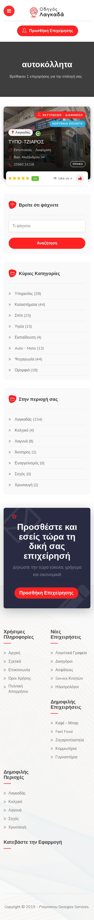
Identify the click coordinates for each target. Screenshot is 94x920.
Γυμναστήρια (66, 757)
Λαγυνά (14, 810)
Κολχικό (15, 801)
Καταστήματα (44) (30, 304)
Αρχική (14, 653)
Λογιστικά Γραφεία (71, 653)
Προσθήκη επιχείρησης (46, 593)
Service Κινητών (69, 678)
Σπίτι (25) (23, 315)
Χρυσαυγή (17, 827)
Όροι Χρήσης (19, 678)
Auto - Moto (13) (29, 348)
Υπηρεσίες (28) (28, 293)
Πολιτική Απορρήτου (18, 689)
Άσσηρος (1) (25, 452)
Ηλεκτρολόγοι (67, 687)
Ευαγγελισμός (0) (30, 463)
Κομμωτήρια (66, 748)
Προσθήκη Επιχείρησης (50, 30)
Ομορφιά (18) (26, 370)
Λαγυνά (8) (24, 441)
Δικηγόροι (64, 661)
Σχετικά (14, 661)
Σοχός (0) (23, 474)
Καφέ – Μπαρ (66, 723)
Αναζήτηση (47, 243)
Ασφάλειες (64, 670)
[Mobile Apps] (16, 866)
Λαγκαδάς (17, 793)
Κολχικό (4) (24, 430)
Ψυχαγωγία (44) (28, 359)
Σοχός (13, 818)
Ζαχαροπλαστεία (69, 740)
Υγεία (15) (23, 326)
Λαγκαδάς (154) (28, 419)
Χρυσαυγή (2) (26, 485)
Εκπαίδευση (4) (28, 337)
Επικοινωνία (19, 670)
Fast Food (64, 731)
